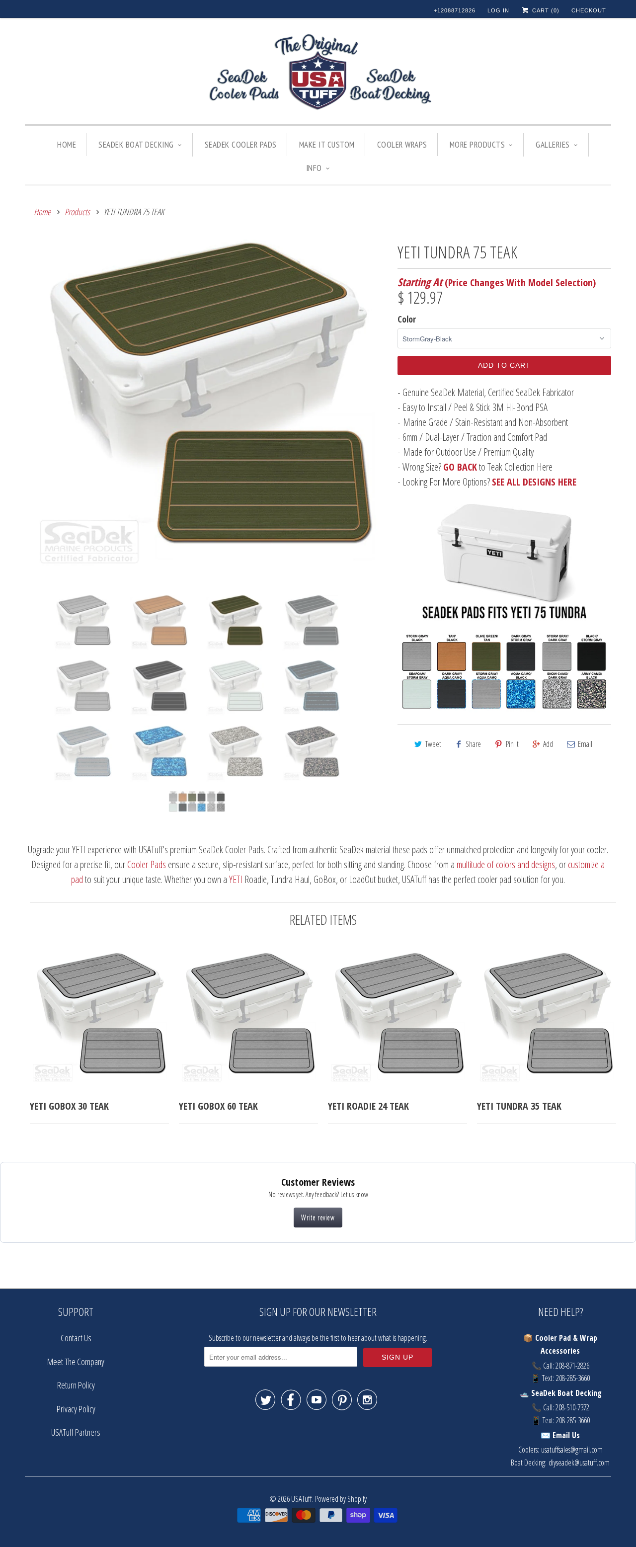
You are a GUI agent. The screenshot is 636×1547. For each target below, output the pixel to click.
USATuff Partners (75, 1432)
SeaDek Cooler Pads (241, 144)
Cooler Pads (146, 864)
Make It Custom (327, 144)
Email (585, 743)
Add (548, 743)
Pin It (512, 743)
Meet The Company (75, 1362)
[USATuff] (318, 73)
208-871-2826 (572, 1365)
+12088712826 (455, 10)
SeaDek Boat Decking (136, 144)
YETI (235, 879)
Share (473, 743)
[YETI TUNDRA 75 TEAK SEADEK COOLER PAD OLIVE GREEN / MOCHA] (206, 413)
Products (77, 212)
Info (314, 168)
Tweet (433, 743)
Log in (498, 10)
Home (66, 144)
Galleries (553, 144)
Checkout (588, 10)
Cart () (544, 10)
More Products (477, 144)
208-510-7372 (572, 1407)
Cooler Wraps (402, 144)
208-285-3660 (573, 1378)
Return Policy (76, 1385)
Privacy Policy (76, 1409)
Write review (317, 1217)
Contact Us (76, 1338)
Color (407, 319)
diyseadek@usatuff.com (579, 1462)
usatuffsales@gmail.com (572, 1449)
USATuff (301, 1498)
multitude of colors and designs (506, 864)
